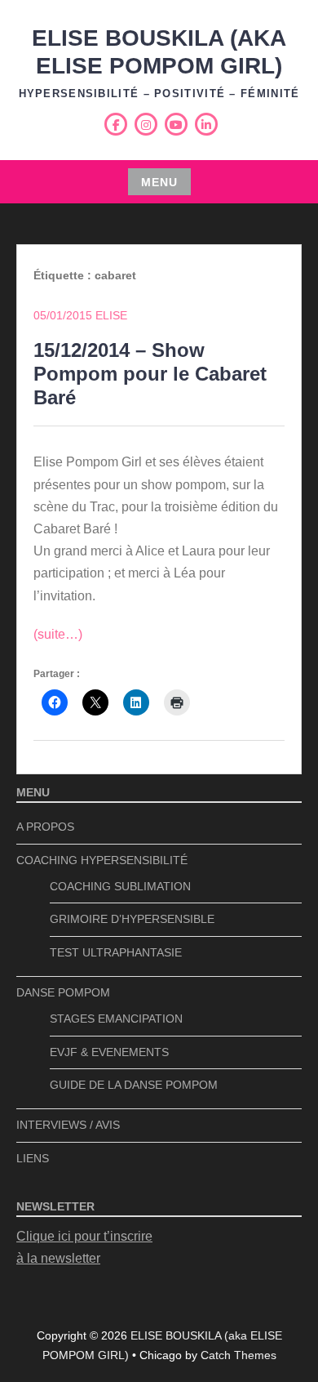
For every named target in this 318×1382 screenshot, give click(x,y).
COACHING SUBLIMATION (120, 886)
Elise (111, 315)
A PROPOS (45, 826)
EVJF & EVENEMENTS (109, 1052)
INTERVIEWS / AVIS (68, 1124)
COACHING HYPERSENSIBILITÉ (102, 860)
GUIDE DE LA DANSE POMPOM (134, 1084)
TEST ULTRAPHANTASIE (116, 952)
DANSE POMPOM (63, 992)
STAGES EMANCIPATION (116, 1018)
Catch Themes (238, 1355)
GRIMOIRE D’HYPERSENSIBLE (132, 918)
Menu (159, 182)
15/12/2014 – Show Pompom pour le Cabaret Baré (150, 373)
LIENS (32, 1158)
